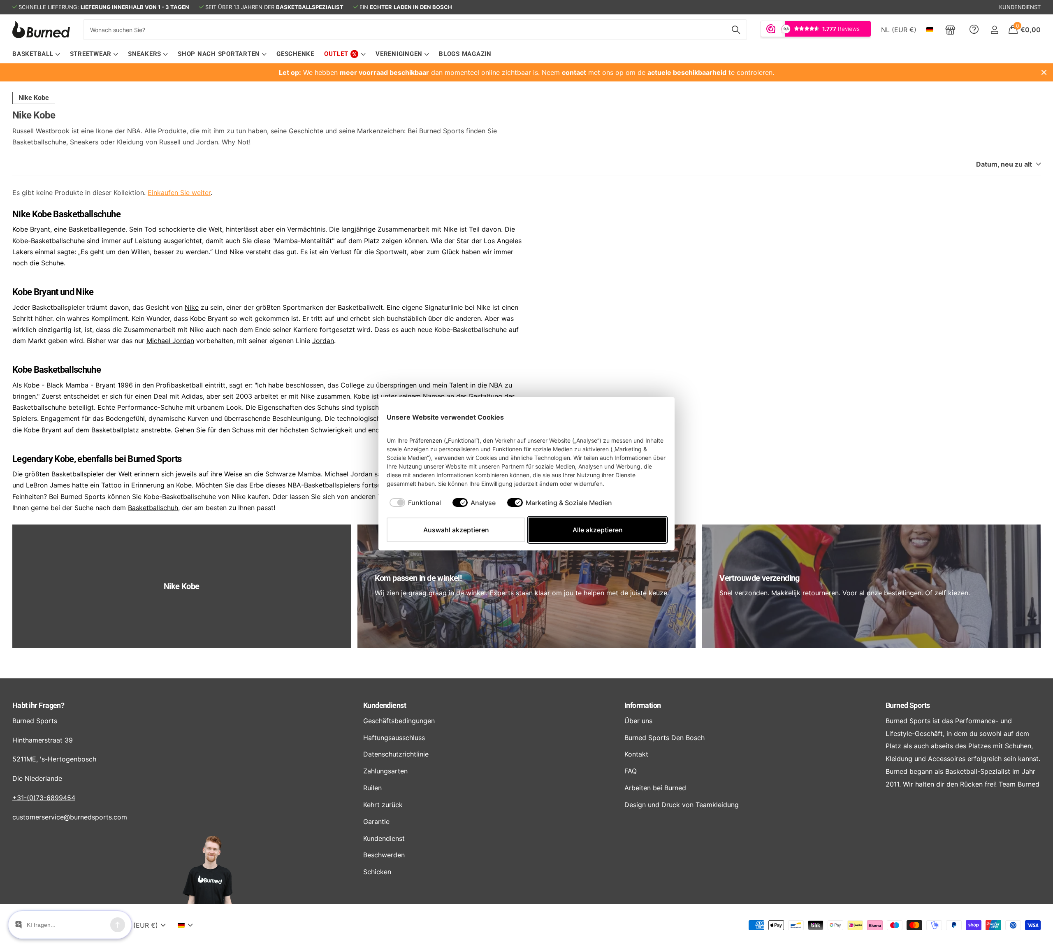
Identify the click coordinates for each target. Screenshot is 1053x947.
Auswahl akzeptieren (456, 530)
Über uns (638, 721)
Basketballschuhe (86, 214)
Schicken (377, 872)
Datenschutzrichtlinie (396, 754)
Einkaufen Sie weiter (179, 192)
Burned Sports (154, 459)
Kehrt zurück (383, 805)
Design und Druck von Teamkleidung (681, 805)
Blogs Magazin (465, 54)
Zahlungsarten (385, 771)
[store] (950, 30)
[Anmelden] (994, 30)
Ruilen (372, 788)
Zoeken (735, 29)
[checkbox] (415, 503)
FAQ (630, 771)
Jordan (323, 341)
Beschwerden (384, 855)
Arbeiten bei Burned (655, 788)
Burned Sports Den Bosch (664, 737)
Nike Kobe (34, 98)
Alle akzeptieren (598, 530)
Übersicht (647, 416)
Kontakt (636, 754)
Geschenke (295, 54)
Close (1044, 72)
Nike (192, 307)
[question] (974, 30)
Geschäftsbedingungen (399, 721)
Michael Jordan (170, 341)
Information (642, 705)
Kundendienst (384, 705)
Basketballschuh (153, 508)
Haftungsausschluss (394, 737)
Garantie (376, 821)
